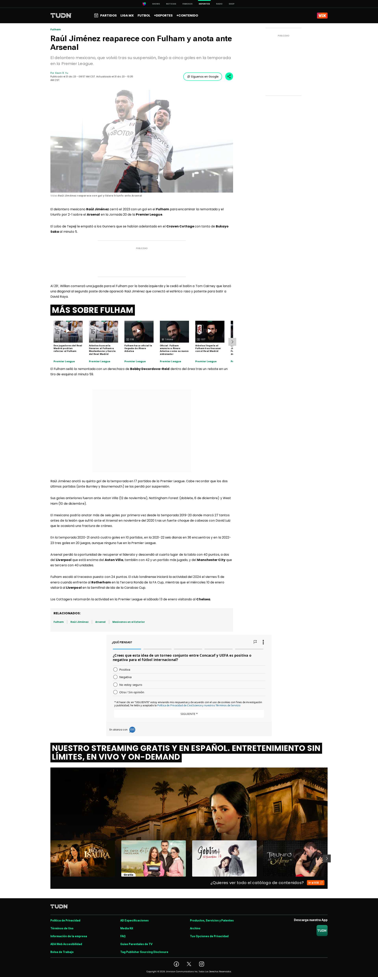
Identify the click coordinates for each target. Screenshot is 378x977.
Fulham (55, 29)
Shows (156, 4)
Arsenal (100, 622)
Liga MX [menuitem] (127, 15)
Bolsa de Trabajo (62, 952)
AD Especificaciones (134, 920)
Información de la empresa (68, 936)
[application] (141, 141)
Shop (231, 4)
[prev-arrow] (48, 858)
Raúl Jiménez (79, 622)
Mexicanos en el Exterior (128, 622)
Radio (219, 4)
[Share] (229, 76)
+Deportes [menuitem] (163, 15)
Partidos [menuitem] (108, 15)
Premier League (64, 361)
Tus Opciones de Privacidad (209, 936)
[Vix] (322, 16)
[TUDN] (61, 15)
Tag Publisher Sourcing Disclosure (144, 952)
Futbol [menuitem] (144, 15)
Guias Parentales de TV (136, 944)
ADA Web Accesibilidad (66, 944)
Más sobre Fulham (92, 310)
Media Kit (126, 928)
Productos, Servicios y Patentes (212, 920)
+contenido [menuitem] (187, 15)
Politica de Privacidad (65, 920)
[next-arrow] (232, 342)
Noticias (171, 4)
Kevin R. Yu (61, 73)
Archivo (195, 928)
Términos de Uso (61, 928)
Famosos (188, 4)
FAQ (123, 936)
